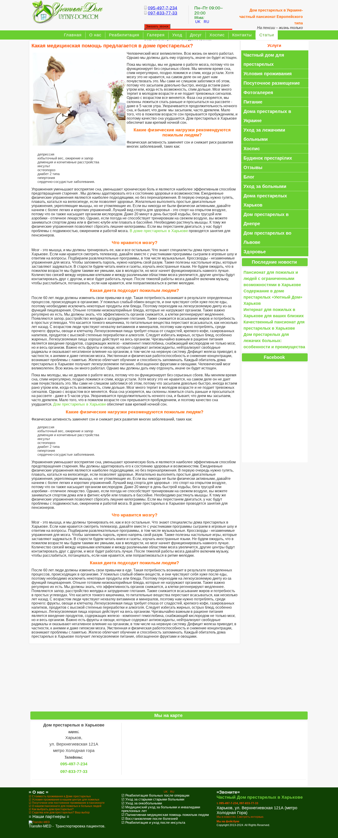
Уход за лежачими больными (264, 134)
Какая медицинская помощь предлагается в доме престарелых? (112, 46)
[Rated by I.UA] (169, 834)
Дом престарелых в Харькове (79, 404)
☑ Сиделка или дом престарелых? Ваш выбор (59, 812)
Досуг (196, 35)
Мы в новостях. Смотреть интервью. (240, 816)
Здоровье (254, 251)
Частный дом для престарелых (263, 59)
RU (206, 22)
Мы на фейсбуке (228, 821)
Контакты (242, 35)
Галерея (156, 35)
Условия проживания (267, 73)
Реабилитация (124, 35)
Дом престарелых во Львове (267, 237)
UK (198, 22)
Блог (248, 176)
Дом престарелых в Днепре (266, 219)
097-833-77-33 (162, 13)
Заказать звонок (157, 26)
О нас (95, 35)
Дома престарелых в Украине (267, 116)
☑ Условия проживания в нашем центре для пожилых (64, 799)
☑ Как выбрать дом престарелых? (51, 809)
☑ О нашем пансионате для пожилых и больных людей (65, 806)
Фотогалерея (258, 92)
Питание (252, 101)
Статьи (266, 35)
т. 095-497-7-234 (227, 803)
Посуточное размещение (271, 83)
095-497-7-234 (162, 8)
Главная (73, 35)
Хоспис (217, 35)
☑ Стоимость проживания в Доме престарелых (60, 796)
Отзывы (252, 167)
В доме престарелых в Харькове (158, 231)
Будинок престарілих (267, 158)
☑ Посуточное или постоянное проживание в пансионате (67, 802)
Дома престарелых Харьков (265, 200)
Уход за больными (264, 186)
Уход (177, 35)
